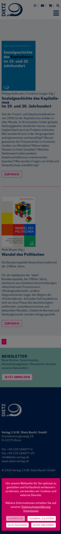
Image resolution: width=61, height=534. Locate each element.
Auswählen (15, 518)
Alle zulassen (17, 524)
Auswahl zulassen (41, 518)
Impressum (31, 511)
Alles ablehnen (43, 524)
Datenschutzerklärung (35, 507)
